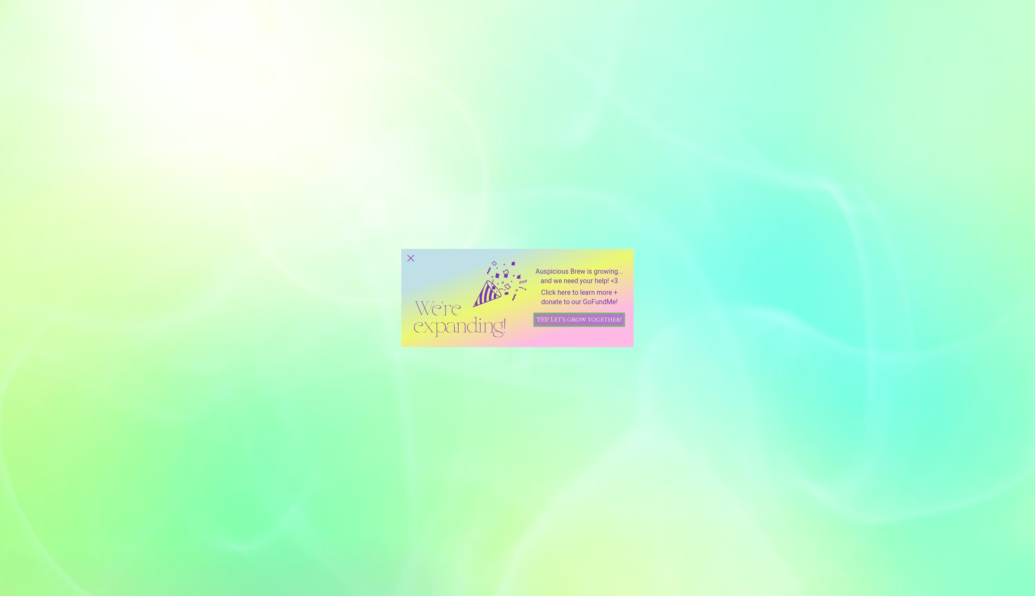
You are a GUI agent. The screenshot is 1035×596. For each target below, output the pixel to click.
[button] (410, 258)
